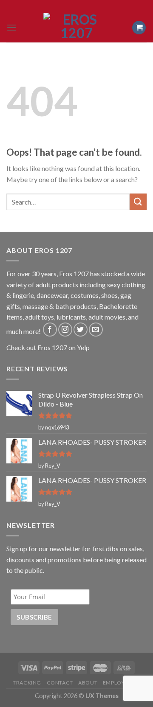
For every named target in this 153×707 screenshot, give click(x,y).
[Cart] (139, 28)
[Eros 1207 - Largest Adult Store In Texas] (76, 27)
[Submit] (138, 202)
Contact (60, 682)
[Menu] (11, 27)
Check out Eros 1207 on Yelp (48, 347)
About (87, 682)
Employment (121, 682)
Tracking (27, 682)
